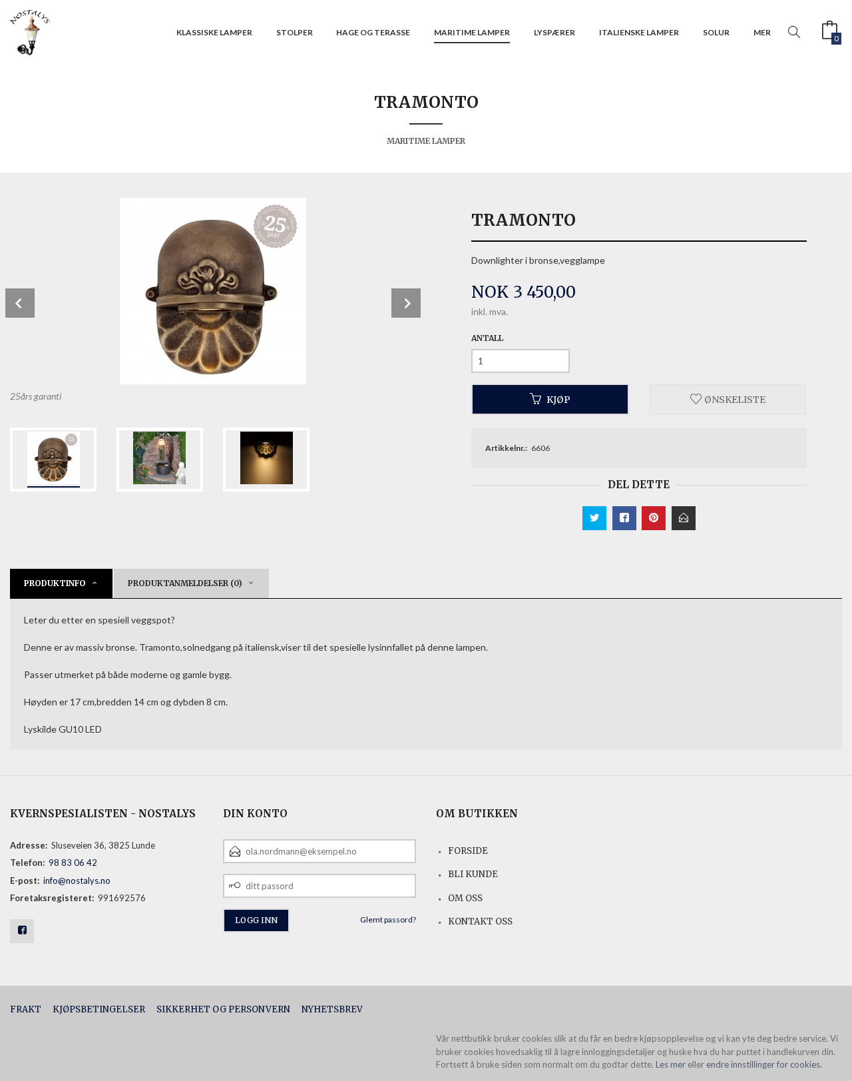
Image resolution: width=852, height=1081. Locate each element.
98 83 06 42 (73, 862)
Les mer (671, 1064)
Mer (762, 32)
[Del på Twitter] (594, 518)
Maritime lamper (472, 32)
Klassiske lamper (214, 32)
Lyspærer (554, 32)
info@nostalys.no (76, 880)
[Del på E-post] (684, 518)
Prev (20, 303)
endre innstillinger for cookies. (764, 1064)
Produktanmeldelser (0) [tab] (185, 583)
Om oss (465, 898)
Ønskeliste (733, 399)
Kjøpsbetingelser (99, 1009)
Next (406, 303)
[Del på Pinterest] (654, 518)
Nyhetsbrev (332, 1009)
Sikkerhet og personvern (223, 1009)
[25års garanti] (213, 291)
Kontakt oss (480, 921)
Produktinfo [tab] (55, 583)
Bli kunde (473, 874)
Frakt (25, 1009)
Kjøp (558, 399)
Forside (468, 851)
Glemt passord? (388, 919)
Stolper (294, 32)
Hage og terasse (373, 32)
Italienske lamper (639, 32)
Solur (716, 32)
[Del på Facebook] (624, 518)
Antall (487, 338)
